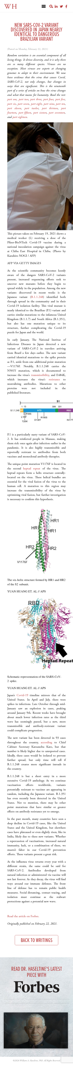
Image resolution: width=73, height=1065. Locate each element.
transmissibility (40, 375)
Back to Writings (36, 940)
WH (11, 6)
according (46, 742)
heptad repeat (31, 468)
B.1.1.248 (37, 297)
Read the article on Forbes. (23, 916)
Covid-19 (22, 695)
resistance (54, 379)
